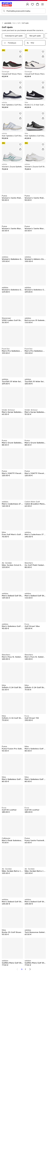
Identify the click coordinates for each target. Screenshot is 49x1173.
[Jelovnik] (42, 4)
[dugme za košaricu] (37, 4)
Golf (18, 23)
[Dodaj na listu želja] (20, 51)
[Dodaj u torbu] (20, 56)
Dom (14, 23)
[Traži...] (4, 11)
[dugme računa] (27, 4)
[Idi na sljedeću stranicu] (30, 969)
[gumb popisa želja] (32, 4)
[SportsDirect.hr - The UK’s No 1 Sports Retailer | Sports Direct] (7, 4)
